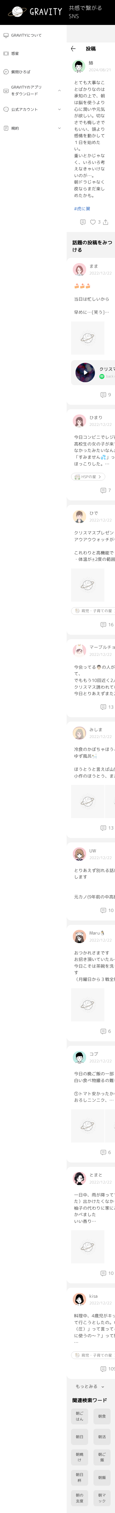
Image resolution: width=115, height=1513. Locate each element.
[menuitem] (33, 35)
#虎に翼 (82, 209)
